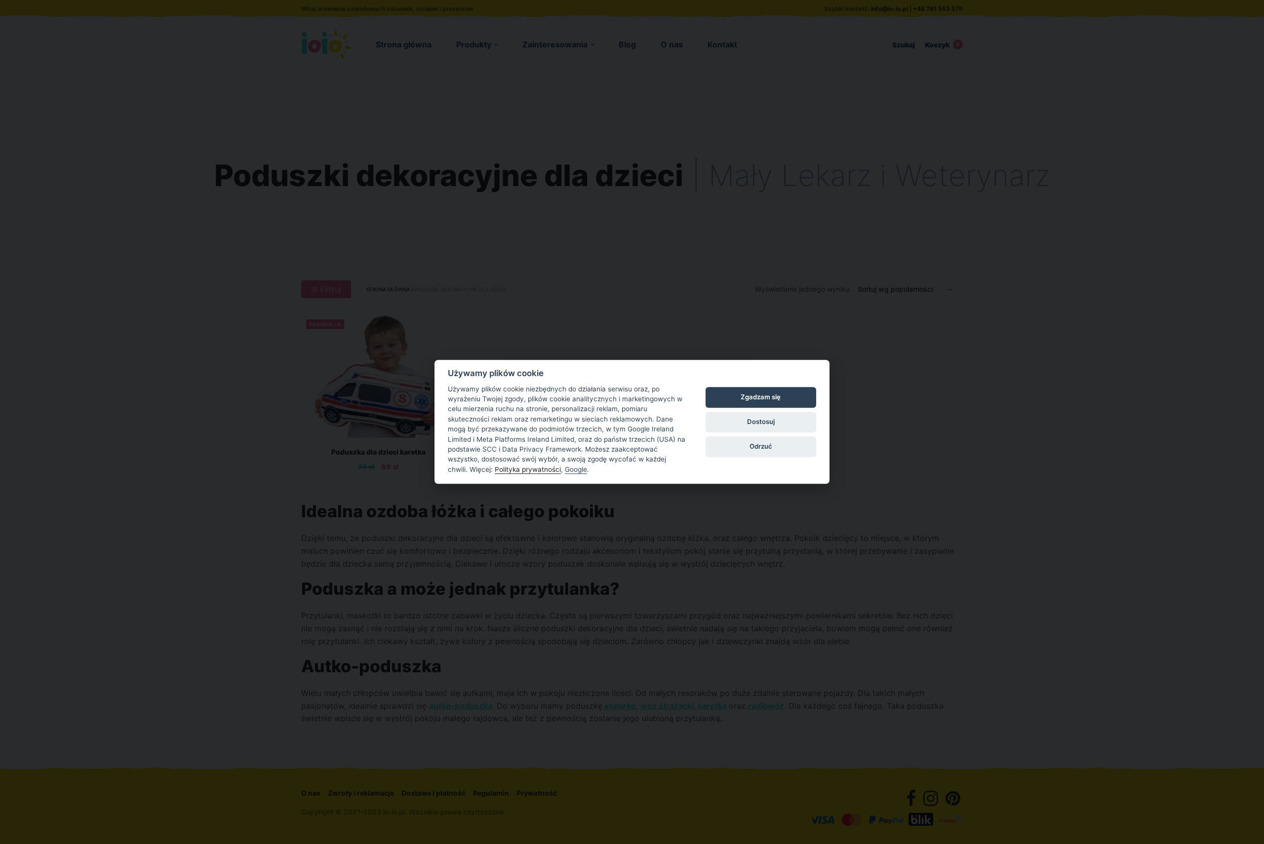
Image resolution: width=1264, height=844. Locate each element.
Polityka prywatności (528, 469)
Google (576, 469)
